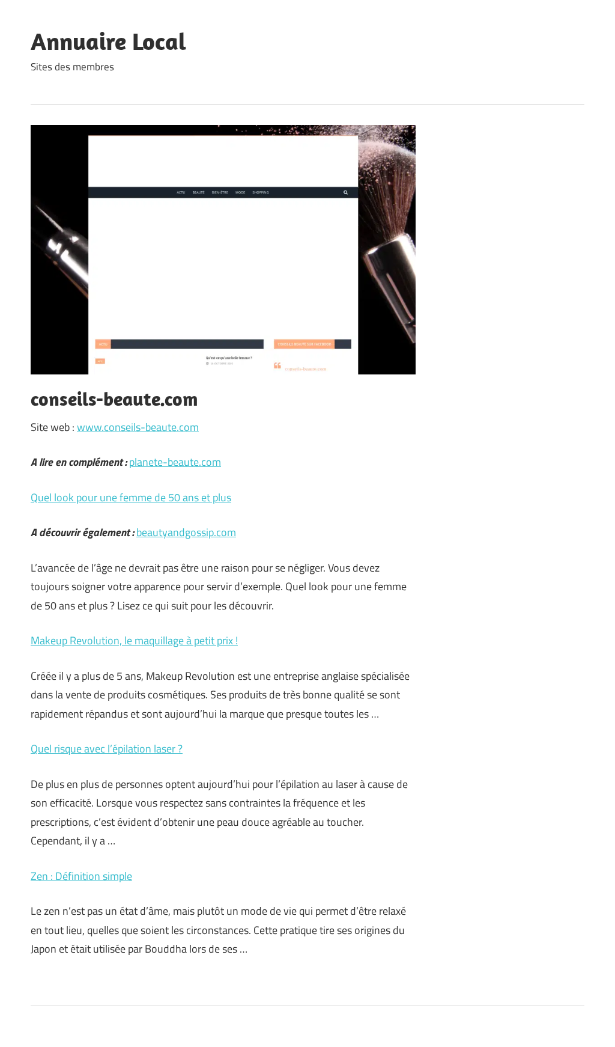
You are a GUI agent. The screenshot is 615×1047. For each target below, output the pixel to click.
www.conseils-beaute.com (138, 427)
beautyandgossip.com (186, 532)
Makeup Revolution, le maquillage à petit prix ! (134, 640)
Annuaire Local (108, 41)
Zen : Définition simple (81, 876)
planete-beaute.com (175, 462)
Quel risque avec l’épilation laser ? (107, 748)
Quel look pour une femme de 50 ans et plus (131, 497)
